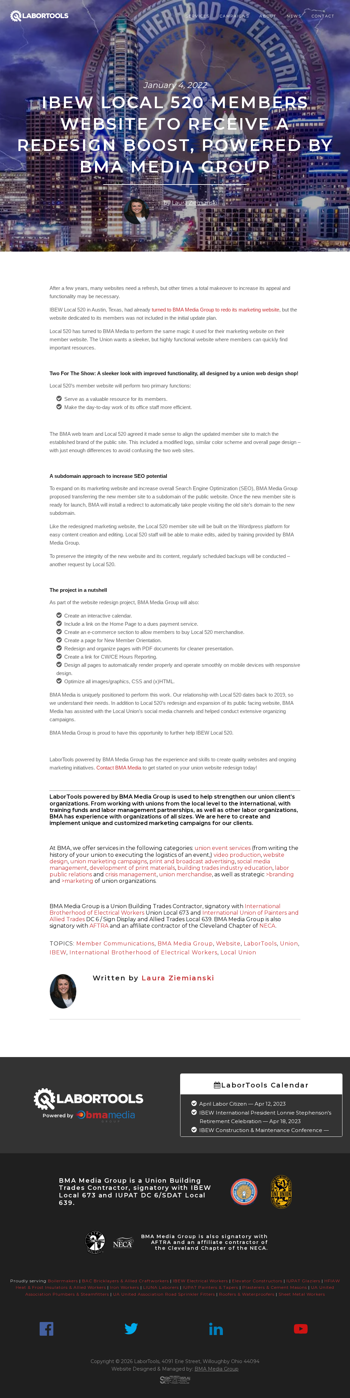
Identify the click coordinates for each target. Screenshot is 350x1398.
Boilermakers (63, 1280)
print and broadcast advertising (192, 861)
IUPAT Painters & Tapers (210, 1287)
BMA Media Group (185, 943)
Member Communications (115, 943)
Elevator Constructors (257, 1280)
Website (228, 943)
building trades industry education (224, 868)
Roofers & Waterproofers (246, 1294)
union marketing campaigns (108, 861)
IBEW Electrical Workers (200, 1280)
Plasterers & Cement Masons (274, 1287)
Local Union (238, 952)
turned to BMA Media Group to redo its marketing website (215, 310)
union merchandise (185, 874)
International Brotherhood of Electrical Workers (143, 952)
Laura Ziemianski (194, 203)
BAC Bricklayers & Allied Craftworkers (125, 1280)
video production (237, 855)
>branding (280, 874)
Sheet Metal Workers (302, 1294)
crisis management (131, 874)
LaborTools (260, 943)
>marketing (77, 881)
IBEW (58, 952)
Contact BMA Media (118, 768)
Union (289, 943)
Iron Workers (124, 1287)
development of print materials (132, 868)
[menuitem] (198, 16)
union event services (222, 848)
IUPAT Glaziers (303, 1280)
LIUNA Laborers (161, 1287)
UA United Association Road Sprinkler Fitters (164, 1294)
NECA (267, 926)
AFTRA (100, 926)
